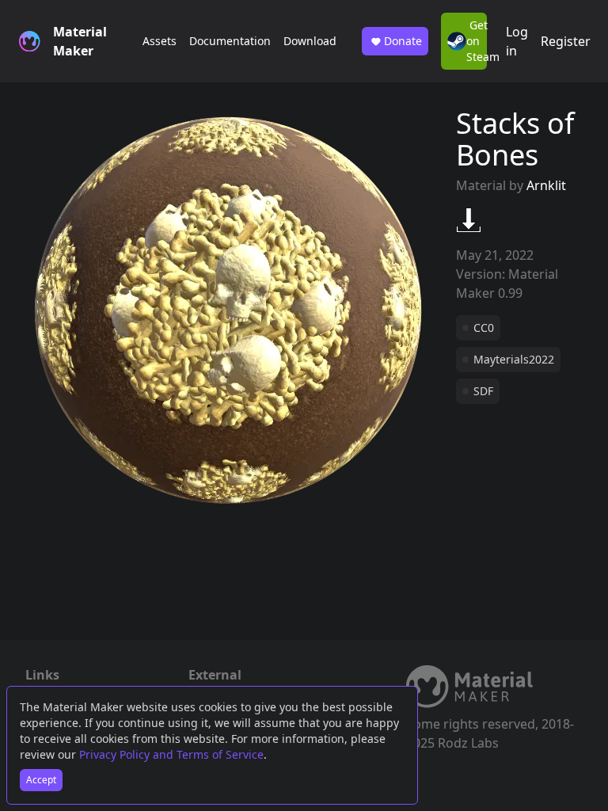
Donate (403, 40)
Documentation (230, 40)
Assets (159, 40)
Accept (41, 779)
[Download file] (468, 220)
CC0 (483, 327)
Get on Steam (476, 40)
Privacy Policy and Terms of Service (171, 754)
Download (309, 40)
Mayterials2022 (513, 359)
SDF (483, 390)
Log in (517, 41)
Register (566, 41)
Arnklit (546, 185)
